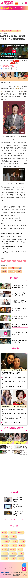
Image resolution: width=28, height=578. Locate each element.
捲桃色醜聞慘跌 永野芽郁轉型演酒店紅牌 (13, 406)
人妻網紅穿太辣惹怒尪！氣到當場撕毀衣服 (11, 233)
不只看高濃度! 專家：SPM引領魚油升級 (18, 513)
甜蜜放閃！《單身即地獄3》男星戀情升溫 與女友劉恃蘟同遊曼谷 (7, 442)
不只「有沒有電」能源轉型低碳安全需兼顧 (18, 499)
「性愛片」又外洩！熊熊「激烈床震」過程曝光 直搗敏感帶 (10, 78)
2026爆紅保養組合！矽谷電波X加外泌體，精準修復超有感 (24, 447)
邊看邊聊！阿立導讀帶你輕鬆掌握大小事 (18, 506)
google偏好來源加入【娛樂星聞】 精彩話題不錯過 (13, 239)
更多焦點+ (14, 519)
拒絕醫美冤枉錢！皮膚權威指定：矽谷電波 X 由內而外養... (11, 247)
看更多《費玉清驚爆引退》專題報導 (11, 31)
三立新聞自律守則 (6, 567)
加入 (18, 268)
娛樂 (6, 33)
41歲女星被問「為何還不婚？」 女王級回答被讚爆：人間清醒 (17, 78)
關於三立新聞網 (5, 565)
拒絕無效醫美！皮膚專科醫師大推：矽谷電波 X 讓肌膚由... (11, 242)
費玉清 (18, 86)
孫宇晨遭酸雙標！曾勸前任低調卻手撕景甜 (13, 378)
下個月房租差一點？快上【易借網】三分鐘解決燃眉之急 (10, 447)
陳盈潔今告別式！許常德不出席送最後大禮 (13, 370)
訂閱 (11, 268)
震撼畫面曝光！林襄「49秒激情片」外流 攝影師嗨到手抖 (3, 78)
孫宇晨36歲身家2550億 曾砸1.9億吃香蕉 (13, 382)
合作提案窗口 (14, 567)
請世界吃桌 (10, 8)
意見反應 (4, 568)
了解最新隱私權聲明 (16, 575)
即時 (16, 8)
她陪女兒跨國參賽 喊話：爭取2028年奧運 (14, 414)
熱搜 (25, 8)
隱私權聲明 (13, 565)
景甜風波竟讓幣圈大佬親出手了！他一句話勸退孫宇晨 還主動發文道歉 (21, 442)
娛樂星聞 (2, 33)
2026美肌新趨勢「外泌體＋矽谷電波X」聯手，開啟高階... (11, 252)
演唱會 (17, 89)
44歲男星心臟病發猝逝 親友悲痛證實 (12, 410)
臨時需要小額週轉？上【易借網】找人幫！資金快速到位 (10, 451)
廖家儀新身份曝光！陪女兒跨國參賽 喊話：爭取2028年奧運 (24, 451)
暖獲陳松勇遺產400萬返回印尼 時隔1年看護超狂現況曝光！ (24, 78)
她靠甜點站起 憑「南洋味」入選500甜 (13, 423)
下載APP (4, 268)
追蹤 (3, 271)
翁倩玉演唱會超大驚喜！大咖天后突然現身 (13, 387)
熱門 (21, 8)
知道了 (25, 575)
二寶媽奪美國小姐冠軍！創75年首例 (12, 373)
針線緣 (3, 8)
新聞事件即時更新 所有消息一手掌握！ (11, 236)
